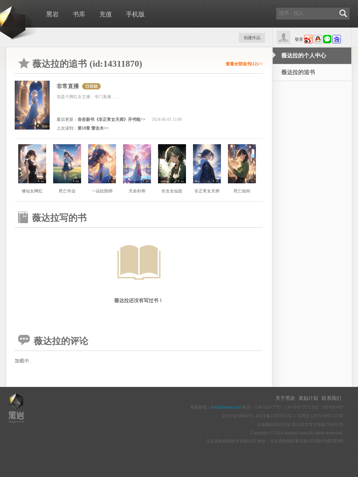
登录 (299, 39)
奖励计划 (308, 398)
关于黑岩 (285, 398)
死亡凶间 (242, 191)
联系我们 (331, 398)
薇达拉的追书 (298, 72)
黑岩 (52, 14)
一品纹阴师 (102, 191)
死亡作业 (67, 191)
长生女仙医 (172, 191)
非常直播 (68, 86)
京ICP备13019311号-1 (275, 415)
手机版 (135, 14)
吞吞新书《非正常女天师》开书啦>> (111, 119)
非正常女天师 (207, 191)
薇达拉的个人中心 (303, 55)
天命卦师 (137, 191)
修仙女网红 (32, 191)
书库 (79, 14)
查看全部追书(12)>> (244, 63)
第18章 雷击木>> (93, 128)
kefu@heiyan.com (226, 407)
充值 (105, 14)
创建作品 (252, 37)
